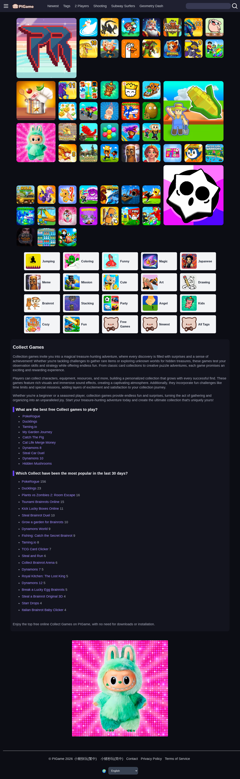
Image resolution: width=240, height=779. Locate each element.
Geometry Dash (151, 6)
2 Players (82, 6)
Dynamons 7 (31, 569)
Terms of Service (177, 759)
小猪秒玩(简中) (111, 759)
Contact (132, 759)
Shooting (100, 6)
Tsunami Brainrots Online (40, 502)
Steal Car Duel (33, 453)
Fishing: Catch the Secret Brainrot (47, 535)
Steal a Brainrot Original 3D (42, 596)
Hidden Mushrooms (37, 463)
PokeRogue (31, 416)
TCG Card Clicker (35, 549)
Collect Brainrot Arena (38, 562)
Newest (53, 6)
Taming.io (29, 427)
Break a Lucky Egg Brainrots (43, 590)
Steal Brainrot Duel (36, 515)
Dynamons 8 (31, 448)
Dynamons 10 (32, 458)
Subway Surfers (123, 6)
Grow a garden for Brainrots (42, 522)
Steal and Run (32, 556)
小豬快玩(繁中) (85, 759)
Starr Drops (30, 603)
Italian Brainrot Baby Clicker (42, 610)
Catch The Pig (33, 437)
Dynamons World (35, 529)
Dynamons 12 (32, 583)
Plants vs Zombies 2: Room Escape (48, 495)
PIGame (58, 759)
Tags (66, 6)
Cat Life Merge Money (39, 442)
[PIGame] (23, 6)
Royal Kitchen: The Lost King (43, 576)
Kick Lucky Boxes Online (40, 508)
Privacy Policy (151, 759)
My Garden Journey (37, 432)
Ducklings (29, 421)
